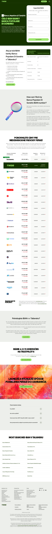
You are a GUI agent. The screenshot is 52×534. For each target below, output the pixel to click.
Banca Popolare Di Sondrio (7, 450)
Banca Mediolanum (6, 442)
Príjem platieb (16, 494)
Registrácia (44, 1)
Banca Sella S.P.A (30, 450)
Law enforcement (41, 509)
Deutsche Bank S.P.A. (6, 446)
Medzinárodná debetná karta (19, 492)
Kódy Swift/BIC (29, 493)
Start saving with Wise (26, 359)
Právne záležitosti (18, 504)
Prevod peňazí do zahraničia (19, 490)
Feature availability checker (6, 501)
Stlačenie (3, 492)
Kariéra (3, 493)
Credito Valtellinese (6, 467)
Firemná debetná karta (18, 496)
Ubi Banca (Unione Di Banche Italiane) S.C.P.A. (11, 463)
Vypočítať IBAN (26, 336)
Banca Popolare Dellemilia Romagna (34, 463)
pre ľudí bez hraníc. (39, 301)
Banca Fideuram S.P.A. (31, 459)
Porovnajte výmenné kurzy (31, 496)
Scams (28, 509)
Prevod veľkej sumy (17, 493)
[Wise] (4, 1)
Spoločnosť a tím (4, 490)
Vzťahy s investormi (5, 495)
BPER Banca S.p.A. (6, 475)
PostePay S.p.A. (30, 471)
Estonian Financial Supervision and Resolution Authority (27, 525)
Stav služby (3, 494)
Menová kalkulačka (30, 491)
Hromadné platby (17, 497)
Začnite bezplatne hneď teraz (26, 386)
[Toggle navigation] (49, 1)
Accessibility (4, 500)
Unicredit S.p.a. (30, 455)
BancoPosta (29, 475)
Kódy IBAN (28, 494)
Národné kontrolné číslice (32, 14)
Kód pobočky (30, 26)
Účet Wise (15, 491)
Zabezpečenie (4, 491)
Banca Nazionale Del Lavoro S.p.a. (8, 455)
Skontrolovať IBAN (10, 84)
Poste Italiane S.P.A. (31, 446)
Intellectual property (18, 509)
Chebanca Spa (30, 467)
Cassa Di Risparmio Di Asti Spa (8, 471)
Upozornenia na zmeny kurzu (31, 495)
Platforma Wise (16, 495)
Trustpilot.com (33, 356)
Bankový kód (30, 20)
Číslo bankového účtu (31, 32)
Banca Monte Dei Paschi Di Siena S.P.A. (34, 442)
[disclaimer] (28, 159)
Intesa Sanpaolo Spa (6, 459)
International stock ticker (31, 492)
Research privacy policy (30, 490)
